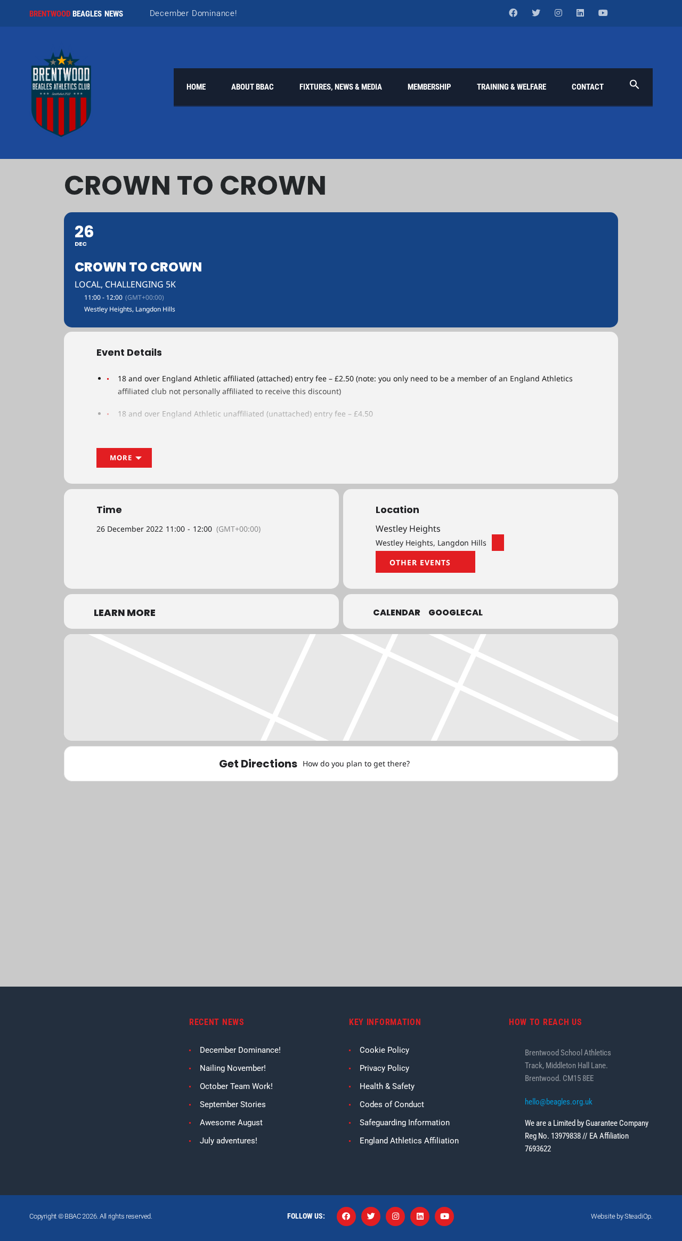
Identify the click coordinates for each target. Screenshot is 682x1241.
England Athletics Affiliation (409, 1141)
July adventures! (228, 1141)
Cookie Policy (384, 1050)
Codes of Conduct (392, 1104)
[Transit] (447, 763)
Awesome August (231, 1122)
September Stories (233, 1104)
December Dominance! (193, 13)
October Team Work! (236, 1086)
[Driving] (433, 763)
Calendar (396, 612)
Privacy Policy (384, 1068)
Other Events (420, 562)
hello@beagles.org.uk (558, 1102)
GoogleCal (455, 612)
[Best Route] (420, 763)
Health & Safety (387, 1086)
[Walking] (460, 763)
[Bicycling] (473, 763)
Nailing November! (233, 1068)
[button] (634, 87)
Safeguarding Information (405, 1122)
